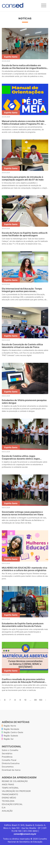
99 (35, 700)
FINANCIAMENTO (10, 794)
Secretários (7, 753)
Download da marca (11, 770)
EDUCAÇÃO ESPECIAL (12, 804)
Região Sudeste (11, 735)
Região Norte (10, 726)
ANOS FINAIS (8, 784)
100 (40, 700)
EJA (3, 807)
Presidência (7, 757)
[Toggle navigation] (43, 5)
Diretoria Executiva (10, 763)
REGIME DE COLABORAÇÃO (15, 781)
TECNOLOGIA (8, 801)
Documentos (7, 766)
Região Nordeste (11, 729)
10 (25, 700)
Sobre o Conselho (10, 750)
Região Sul (8, 739)
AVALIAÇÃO (7, 811)
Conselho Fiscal (9, 760)
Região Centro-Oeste (13, 732)
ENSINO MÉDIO (9, 797)
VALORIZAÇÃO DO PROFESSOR (16, 791)
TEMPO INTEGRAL (10, 788)
